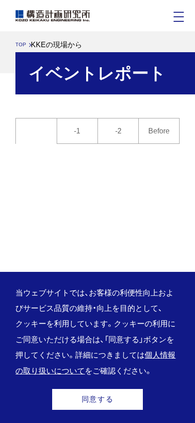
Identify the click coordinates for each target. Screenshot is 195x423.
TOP (20, 44)
